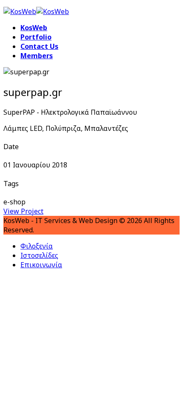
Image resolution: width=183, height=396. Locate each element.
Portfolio (35, 37)
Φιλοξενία (36, 246)
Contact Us (39, 46)
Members (36, 55)
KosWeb (33, 27)
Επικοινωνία (41, 264)
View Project (23, 211)
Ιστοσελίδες (39, 255)
